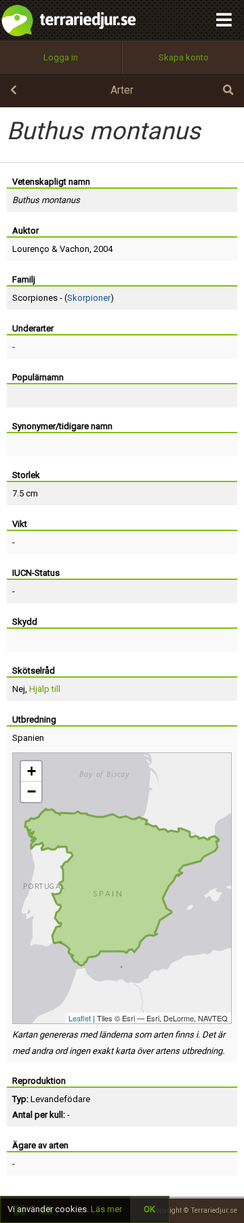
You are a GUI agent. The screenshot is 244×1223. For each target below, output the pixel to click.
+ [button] (31, 771)
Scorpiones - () (63, 298)
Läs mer (106, 1209)
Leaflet (79, 1017)
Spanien (28, 738)
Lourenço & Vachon (50, 249)
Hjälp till (44, 689)
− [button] (31, 791)
